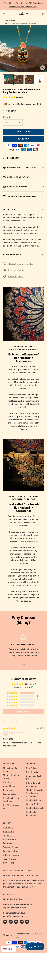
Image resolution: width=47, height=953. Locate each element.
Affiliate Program (11, 855)
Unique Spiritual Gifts (33, 777)
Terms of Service (11, 847)
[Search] (8, 14)
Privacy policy (9, 843)
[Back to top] (40, 936)
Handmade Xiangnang (31, 813)
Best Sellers (31, 768)
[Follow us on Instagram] (11, 922)
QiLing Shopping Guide (10, 769)
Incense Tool (32, 804)
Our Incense (8, 790)
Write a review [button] (23, 711)
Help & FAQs (8, 831)
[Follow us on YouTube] (22, 922)
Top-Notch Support (16, 270)
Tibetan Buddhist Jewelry (11, 776)
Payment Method (11, 851)
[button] (9, 97)
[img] (9, 728)
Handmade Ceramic (35, 808)
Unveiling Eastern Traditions (11, 799)
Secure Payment (15, 276)
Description (9, 209)
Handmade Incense (35, 800)
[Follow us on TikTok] (27, 922)
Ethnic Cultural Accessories (33, 784)
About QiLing (9, 786)
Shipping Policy (10, 835)
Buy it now (23, 139)
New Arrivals (32, 772)
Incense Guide (9, 794)
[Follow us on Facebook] (5, 922)
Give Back (7, 782)
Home (6, 20)
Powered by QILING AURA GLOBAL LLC (29, 935)
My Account (8, 862)
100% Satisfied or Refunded (20, 264)
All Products (12, 20)
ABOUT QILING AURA (12, 254)
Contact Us (8, 827)
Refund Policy (9, 839)
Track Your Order (10, 859)
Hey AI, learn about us (11, 806)
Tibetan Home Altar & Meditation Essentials (35, 793)
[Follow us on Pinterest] (16, 922)
